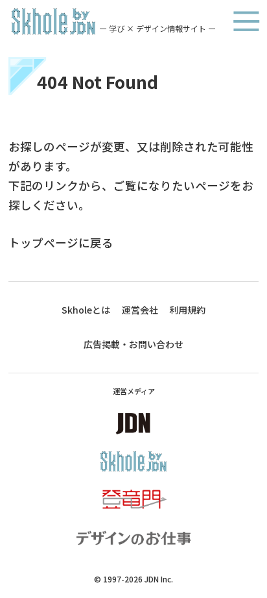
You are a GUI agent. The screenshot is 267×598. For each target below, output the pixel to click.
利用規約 (187, 309)
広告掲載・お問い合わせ (133, 344)
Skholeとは (86, 309)
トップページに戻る (60, 242)
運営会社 (140, 309)
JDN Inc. (159, 578)
